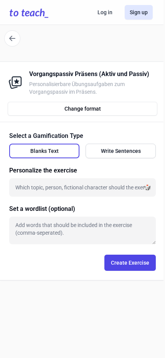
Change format (82, 109)
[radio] (44, 151)
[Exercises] (12, 38)
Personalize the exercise (43, 170)
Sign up (139, 12)
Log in (104, 12)
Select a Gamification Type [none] (46, 135)
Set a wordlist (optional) (42, 208)
